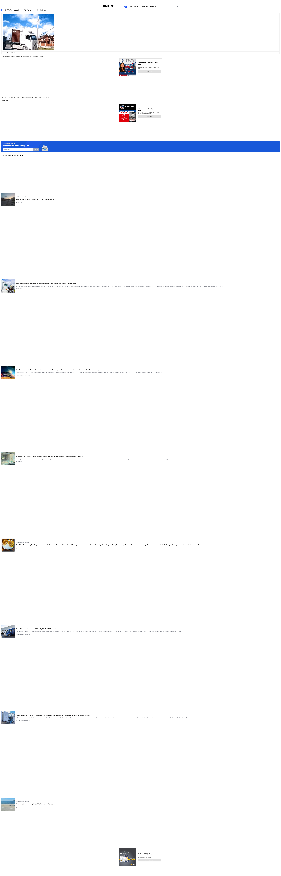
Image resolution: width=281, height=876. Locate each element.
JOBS (131, 6)
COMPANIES (145, 6)
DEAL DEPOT (153, 6)
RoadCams (4, 102)
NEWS (125, 6)
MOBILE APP (137, 6)
